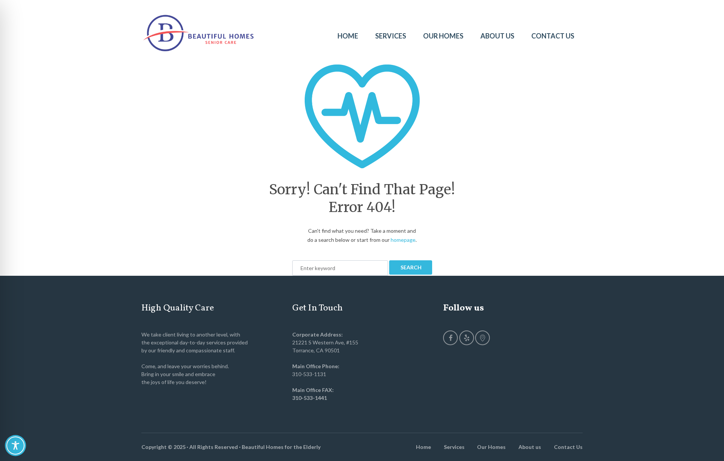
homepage (403, 240)
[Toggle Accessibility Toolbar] (15, 445)
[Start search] (410, 267)
